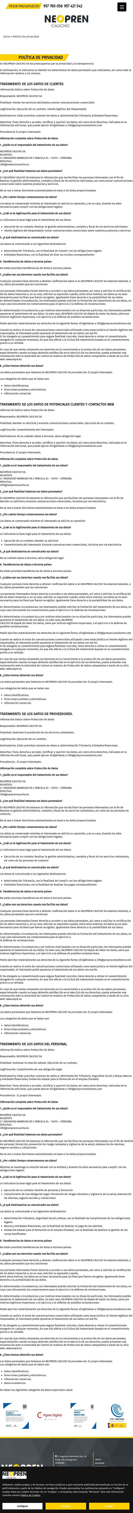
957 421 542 (73, 6)
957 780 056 (53, 6)
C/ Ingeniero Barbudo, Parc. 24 (71, 1456)
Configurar (22, 1506)
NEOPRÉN (99, 1463)
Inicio (6, 36)
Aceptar (109, 1506)
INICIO (98, 1459)
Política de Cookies (30, 1495)
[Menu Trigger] (121, 6)
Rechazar (66, 1506)
